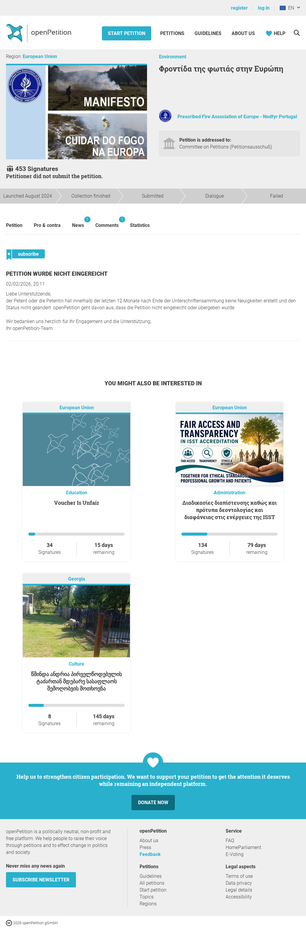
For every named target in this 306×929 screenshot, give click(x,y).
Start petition (126, 33)
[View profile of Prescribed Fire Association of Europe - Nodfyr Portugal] (165, 120)
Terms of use (239, 876)
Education (76, 492)
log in (264, 8)
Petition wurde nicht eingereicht (57, 273)
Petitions (173, 33)
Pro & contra (47, 225)
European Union (40, 56)
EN (290, 8)
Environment (172, 57)
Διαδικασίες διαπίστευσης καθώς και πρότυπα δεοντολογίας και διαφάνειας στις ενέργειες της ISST (229, 510)
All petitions (152, 883)
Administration (229, 492)
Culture (76, 664)
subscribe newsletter (41, 880)
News (78, 222)
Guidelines (208, 33)
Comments (107, 222)
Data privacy (239, 883)
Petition (14, 225)
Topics (147, 897)
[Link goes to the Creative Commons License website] (9, 922)
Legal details (239, 890)
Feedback (150, 854)
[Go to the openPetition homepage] (39, 33)
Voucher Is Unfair (76, 502)
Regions (148, 904)
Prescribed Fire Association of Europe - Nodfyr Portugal (237, 116)
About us (243, 33)
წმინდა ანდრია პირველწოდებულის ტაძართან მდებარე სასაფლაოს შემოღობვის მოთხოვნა (76, 681)
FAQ (230, 840)
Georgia (76, 579)
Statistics (140, 225)
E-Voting (235, 854)
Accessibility (239, 897)
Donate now (153, 802)
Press (145, 847)
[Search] (296, 32)
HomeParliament (243, 847)
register (239, 8)
